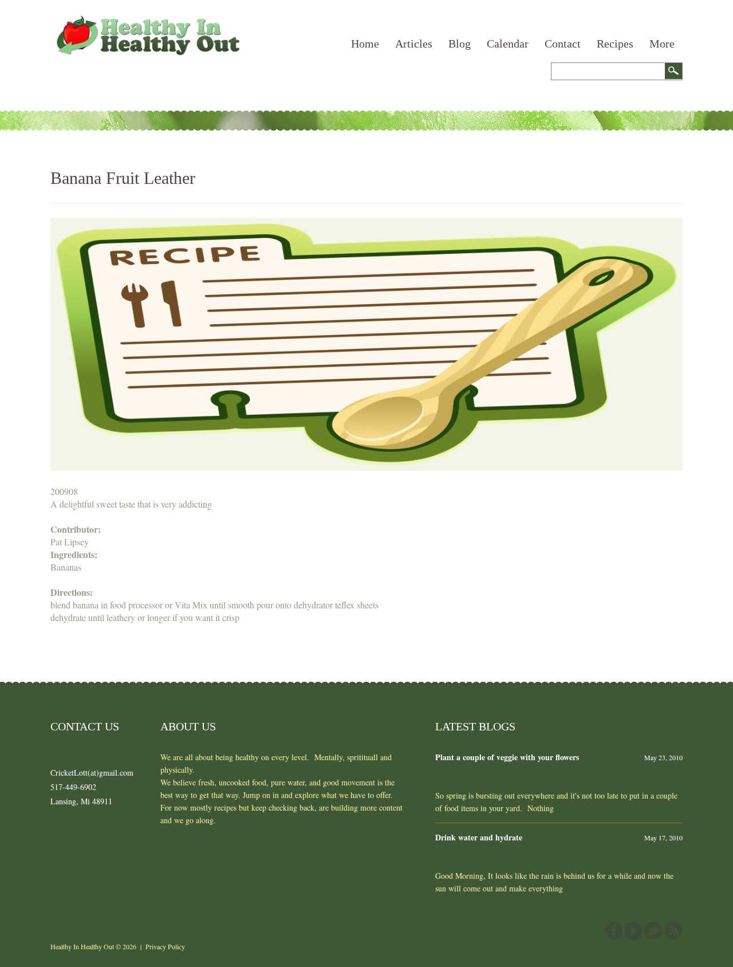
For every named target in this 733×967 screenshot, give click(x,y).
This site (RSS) (673, 931)
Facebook (613, 931)
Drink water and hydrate (478, 837)
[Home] (146, 21)
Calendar (508, 43)
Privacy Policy (165, 946)
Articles (413, 43)
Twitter (653, 931)
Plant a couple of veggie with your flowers (507, 757)
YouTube (633, 931)
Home (365, 43)
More (662, 43)
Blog (459, 43)
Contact (563, 43)
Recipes (615, 43)
